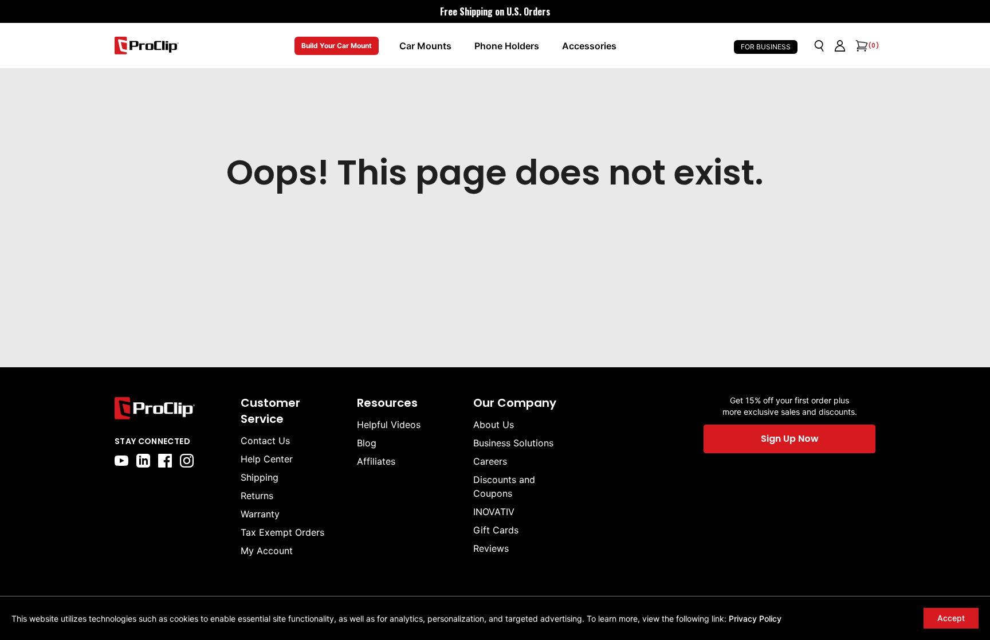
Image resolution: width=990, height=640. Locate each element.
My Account (267, 550)
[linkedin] (143, 461)
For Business (766, 46)
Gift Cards (495, 530)
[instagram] (187, 461)
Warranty (260, 514)
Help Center (267, 459)
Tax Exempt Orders (282, 532)
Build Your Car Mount (336, 45)
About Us (493, 424)
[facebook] (165, 461)
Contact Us (265, 440)
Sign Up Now (790, 438)
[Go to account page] (840, 46)
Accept (951, 618)
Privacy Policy (755, 618)
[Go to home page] (172, 408)
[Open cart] (860, 46)
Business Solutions (513, 443)
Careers (490, 461)
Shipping (259, 477)
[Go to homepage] (147, 45)
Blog (366, 443)
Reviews (491, 548)
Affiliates (376, 461)
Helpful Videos (389, 424)
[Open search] (819, 46)
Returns (257, 495)
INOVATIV (493, 511)
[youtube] (121, 461)
